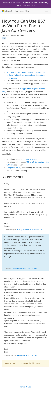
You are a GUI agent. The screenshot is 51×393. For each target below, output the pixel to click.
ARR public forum (14, 168)
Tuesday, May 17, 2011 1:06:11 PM (27, 355)
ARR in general (32, 159)
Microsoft (7, 11)
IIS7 (3, 38)
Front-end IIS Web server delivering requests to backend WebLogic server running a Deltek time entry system (26, 75)
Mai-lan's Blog (22, 11)
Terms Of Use (25, 387)
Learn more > (29, 5)
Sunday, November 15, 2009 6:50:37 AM (29, 229)
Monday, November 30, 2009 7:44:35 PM (25, 268)
